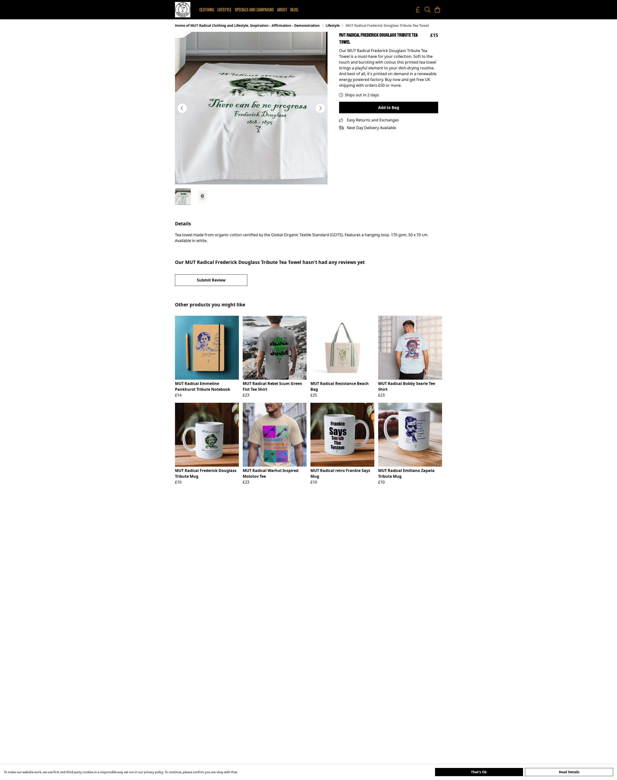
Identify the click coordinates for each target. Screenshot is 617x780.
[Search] (427, 9)
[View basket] (437, 9)
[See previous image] (182, 108)
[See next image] (320, 108)
